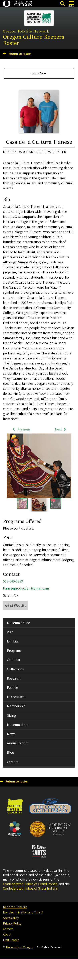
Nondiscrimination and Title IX (23, 912)
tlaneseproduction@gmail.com (26, 588)
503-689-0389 (13, 581)
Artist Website (15, 605)
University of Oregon (19, 947)
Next (58, 429)
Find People (11, 940)
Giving (11, 715)
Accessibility (11, 918)
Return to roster (19, 54)
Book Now (39, 73)
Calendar (13, 659)
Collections (15, 669)
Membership (16, 706)
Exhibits (13, 641)
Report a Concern (15, 907)
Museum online (18, 622)
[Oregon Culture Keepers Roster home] (39, 18)
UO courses (15, 696)
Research (14, 678)
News (11, 734)
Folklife (12, 687)
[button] (39, 465)
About (7, 934)
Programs (14, 650)
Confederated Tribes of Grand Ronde (30, 884)
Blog (10, 752)
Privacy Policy (12, 923)
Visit (10, 632)
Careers (12, 761)
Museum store (17, 724)
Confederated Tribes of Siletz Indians (30, 888)
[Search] (62, 3)
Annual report (17, 743)
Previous (23, 429)
